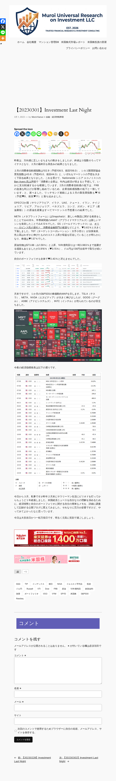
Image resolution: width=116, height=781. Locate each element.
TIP (26, 584)
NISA (59, 584)
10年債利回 (75, 588)
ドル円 (19, 588)
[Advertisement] (58, 75)
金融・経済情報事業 (55, 117)
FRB (55, 588)
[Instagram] (44, 133)
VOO (45, 593)
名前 (17, 688)
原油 (64, 588)
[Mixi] (55, 133)
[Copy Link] (50, 133)
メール (19, 701)
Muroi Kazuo (37, 117)
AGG (18, 584)
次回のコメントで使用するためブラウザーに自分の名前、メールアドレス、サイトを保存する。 (60, 730)
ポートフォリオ (31, 593)
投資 (89, 584)
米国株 (73, 593)
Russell (30, 588)
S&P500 (85, 593)
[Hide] (1, 44)
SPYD (63, 593)
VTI (39, 588)
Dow (47, 588)
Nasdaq (19, 598)
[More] (66, 133)
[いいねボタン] (17, 572)
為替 (18, 593)
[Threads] (61, 133)
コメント (20, 655)
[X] (22, 133)
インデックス (38, 584)
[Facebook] (16, 133)
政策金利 (89, 588)
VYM (54, 593)
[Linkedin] (27, 133)
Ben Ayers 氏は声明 (25, 181)
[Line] (38, 133)
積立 (51, 584)
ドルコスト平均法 (74, 584)
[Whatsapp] (33, 133)
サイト (17, 715)
